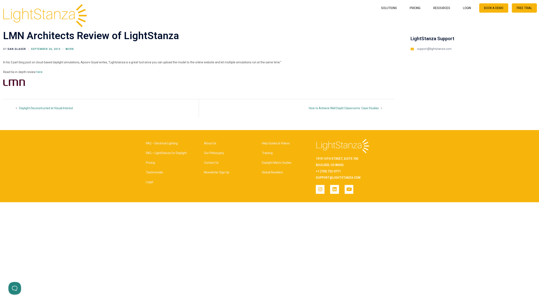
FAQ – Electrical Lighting (162, 143)
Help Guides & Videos (276, 143)
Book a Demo (493, 8)
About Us (210, 143)
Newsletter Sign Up (216, 172)
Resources (441, 8)
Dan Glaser (17, 49)
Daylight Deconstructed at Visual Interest (46, 108)
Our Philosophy (214, 153)
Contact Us (211, 162)
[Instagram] (320, 189)
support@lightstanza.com (434, 48)
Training (267, 153)
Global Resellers (272, 172)
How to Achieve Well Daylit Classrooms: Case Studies (344, 108)
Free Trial (524, 8)
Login (467, 8)
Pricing (415, 8)
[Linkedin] (334, 189)
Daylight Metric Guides (276, 162)
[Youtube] (349, 189)
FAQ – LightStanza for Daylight (166, 153)
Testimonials (154, 172)
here (39, 72)
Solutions (389, 8)
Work (69, 49)
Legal (149, 182)
